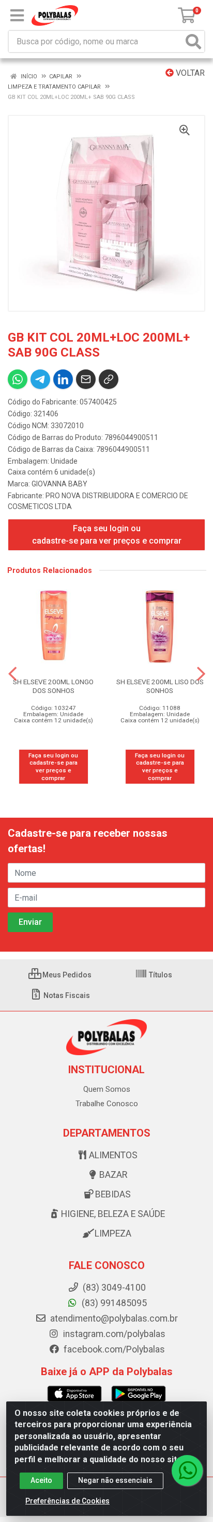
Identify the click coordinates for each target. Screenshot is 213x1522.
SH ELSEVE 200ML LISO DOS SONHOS (160, 686)
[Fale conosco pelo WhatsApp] (187, 1470)
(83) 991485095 (113, 1303)
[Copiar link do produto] (108, 379)
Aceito (41, 1480)
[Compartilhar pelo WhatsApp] (17, 379)
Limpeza (113, 1233)
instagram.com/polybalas (113, 1334)
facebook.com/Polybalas (113, 1349)
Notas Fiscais (66, 995)
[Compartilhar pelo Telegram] (40, 379)
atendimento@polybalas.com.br (113, 1318)
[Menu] (17, 15)
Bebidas (113, 1194)
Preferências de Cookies (67, 1501)
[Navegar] (12, 674)
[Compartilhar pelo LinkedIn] (63, 379)
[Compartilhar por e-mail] (86, 379)
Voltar (189, 73)
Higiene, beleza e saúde (113, 1214)
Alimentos (113, 1155)
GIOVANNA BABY (59, 484)
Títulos (159, 975)
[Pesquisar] (193, 41)
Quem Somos (106, 1089)
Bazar (113, 1175)
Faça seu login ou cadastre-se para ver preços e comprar (106, 534)
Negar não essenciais (115, 1480)
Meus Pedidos (66, 975)
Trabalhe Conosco (106, 1103)
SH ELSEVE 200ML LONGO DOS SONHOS (53, 686)
